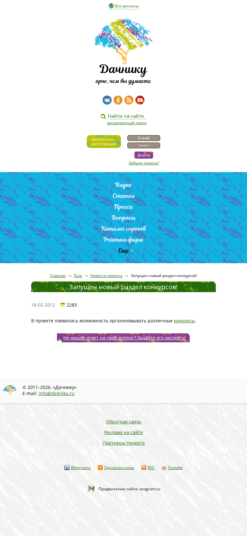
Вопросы (124, 218)
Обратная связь (123, 422)
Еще (123, 250)
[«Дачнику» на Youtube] (139, 100)
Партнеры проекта (124, 443)
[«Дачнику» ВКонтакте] (107, 100)
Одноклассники (119, 467)
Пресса (123, 207)
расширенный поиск (127, 122)
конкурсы (184, 321)
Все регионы (127, 6)
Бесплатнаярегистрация (104, 141)
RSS (151, 467)
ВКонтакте (81, 467)
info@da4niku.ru (57, 393)
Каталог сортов (123, 229)
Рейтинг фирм (123, 240)
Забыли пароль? (144, 163)
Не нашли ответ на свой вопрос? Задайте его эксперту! (124, 338)
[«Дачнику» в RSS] (128, 100)
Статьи (124, 196)
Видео (123, 185)
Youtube (175, 467)
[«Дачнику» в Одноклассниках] (118, 100)
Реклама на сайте (123, 432)
